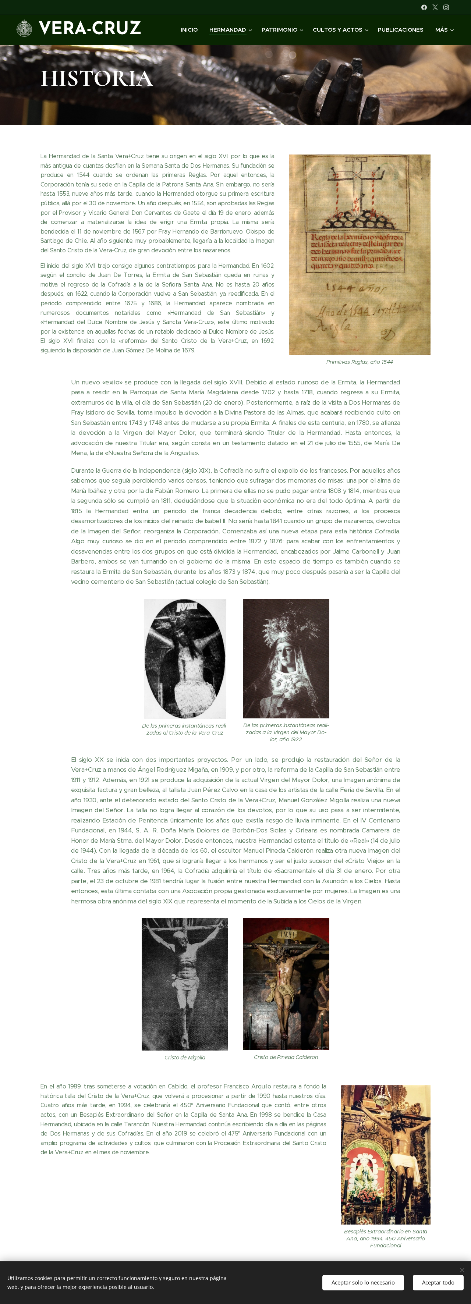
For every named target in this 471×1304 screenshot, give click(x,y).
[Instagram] (446, 7)
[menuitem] (191, 30)
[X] (435, 7)
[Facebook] (424, 7)
